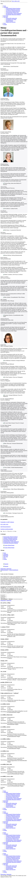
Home (4, 553)
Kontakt (5, 559)
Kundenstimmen (9, 826)
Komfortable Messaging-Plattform (10, 543)
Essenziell (3, 595)
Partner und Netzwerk (10, 827)
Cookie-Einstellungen (13, 569)
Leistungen (5, 554)
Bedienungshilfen (4, 569)
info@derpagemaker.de (6, 526)
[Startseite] (5, 564)
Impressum (9, 568)
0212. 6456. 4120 (15, 1)
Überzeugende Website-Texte (9, 540)
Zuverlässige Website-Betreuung (10, 539)
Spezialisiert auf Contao (11, 825)
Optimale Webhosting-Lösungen (10, 538)
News (4, 557)
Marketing (3, 597)
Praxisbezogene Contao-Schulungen (11, 541)
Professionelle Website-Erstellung (10, 536)
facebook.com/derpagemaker (7, 529)
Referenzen (5, 555)
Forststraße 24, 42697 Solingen (7, 522)
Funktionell (3, 596)
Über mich (5, 556)
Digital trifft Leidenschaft (11, 824)
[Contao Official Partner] (8, 545)
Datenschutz (3, 568)
